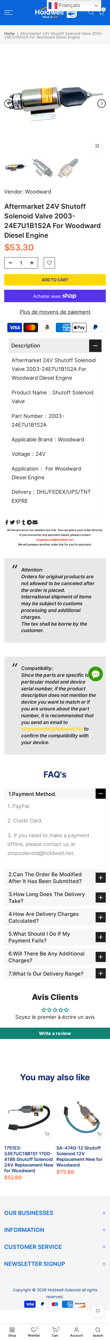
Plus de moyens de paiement (55, 312)
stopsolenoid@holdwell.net (54, 539)
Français (69, 5)
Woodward (38, 191)
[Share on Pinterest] (18, 522)
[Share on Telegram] (29, 522)
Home (9, 33)
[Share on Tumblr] (23, 522)
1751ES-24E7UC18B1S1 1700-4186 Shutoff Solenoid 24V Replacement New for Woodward (28, 1159)
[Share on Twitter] (12, 522)
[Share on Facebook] (6, 522)
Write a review (55, 1033)
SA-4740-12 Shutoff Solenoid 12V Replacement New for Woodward (79, 1156)
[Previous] (8, 103)
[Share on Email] (35, 522)
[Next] (101, 103)
